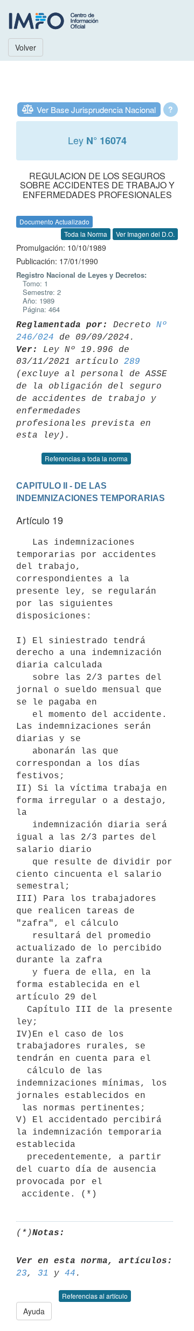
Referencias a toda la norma (86, 458)
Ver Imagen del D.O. (145, 233)
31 (43, 1273)
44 (70, 1273)
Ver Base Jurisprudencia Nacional (96, 109)
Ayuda (34, 1311)
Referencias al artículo (95, 1295)
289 (132, 362)
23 (21, 1273)
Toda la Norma (85, 233)
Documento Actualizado (54, 221)
